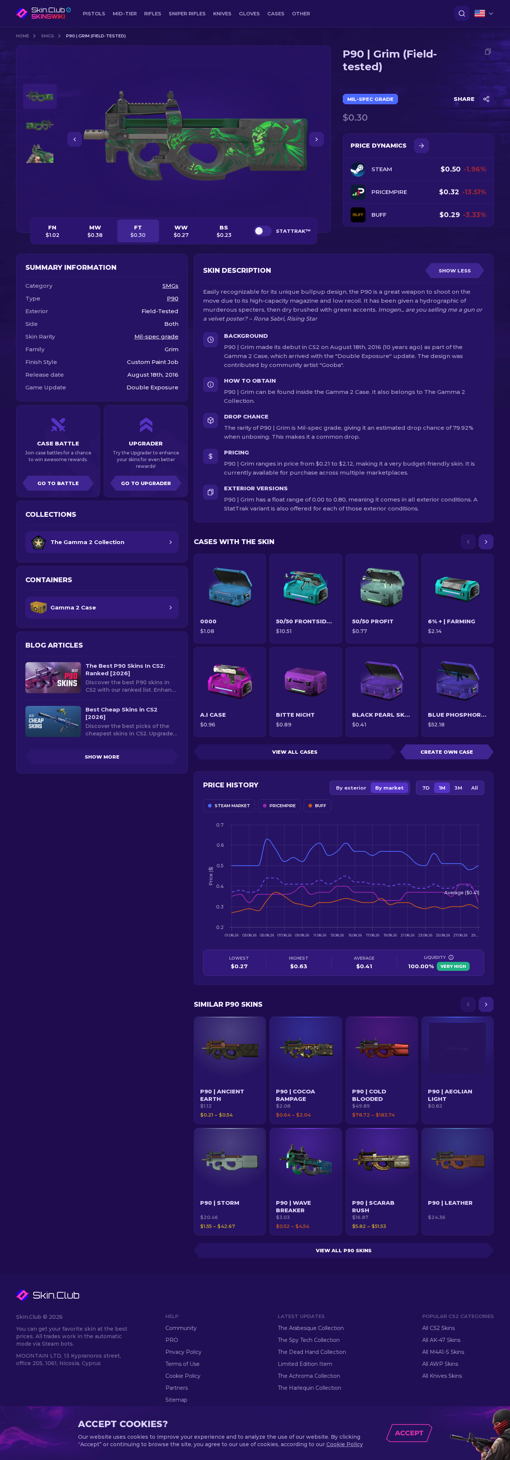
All (474, 788)
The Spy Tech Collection (309, 1340)
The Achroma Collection (309, 1376)
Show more (102, 757)
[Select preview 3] (40, 153)
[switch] (262, 231)
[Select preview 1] (40, 96)
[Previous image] (74, 139)
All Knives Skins (442, 1376)
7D (426, 788)
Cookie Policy (182, 1376)
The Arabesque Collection (311, 1328)
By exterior (351, 788)
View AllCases (294, 752)
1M (442, 788)
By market (389, 788)
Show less (455, 271)
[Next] (486, 541)
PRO (171, 1340)
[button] (229, 1070)
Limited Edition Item (305, 1364)
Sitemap (176, 1399)
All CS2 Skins (438, 1328)
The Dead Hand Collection (312, 1352)
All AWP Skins (440, 1364)
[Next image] (316, 139)
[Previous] (468, 541)
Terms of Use (182, 1364)
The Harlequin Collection (309, 1388)
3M (458, 788)
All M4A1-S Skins (443, 1352)
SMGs (47, 35)
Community (181, 1328)
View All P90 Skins (343, 1250)
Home (22, 35)
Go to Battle (58, 483)
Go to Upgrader (146, 483)
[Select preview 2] (40, 125)
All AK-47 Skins (441, 1340)
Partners (176, 1388)
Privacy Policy (183, 1352)
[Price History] (421, 145)
